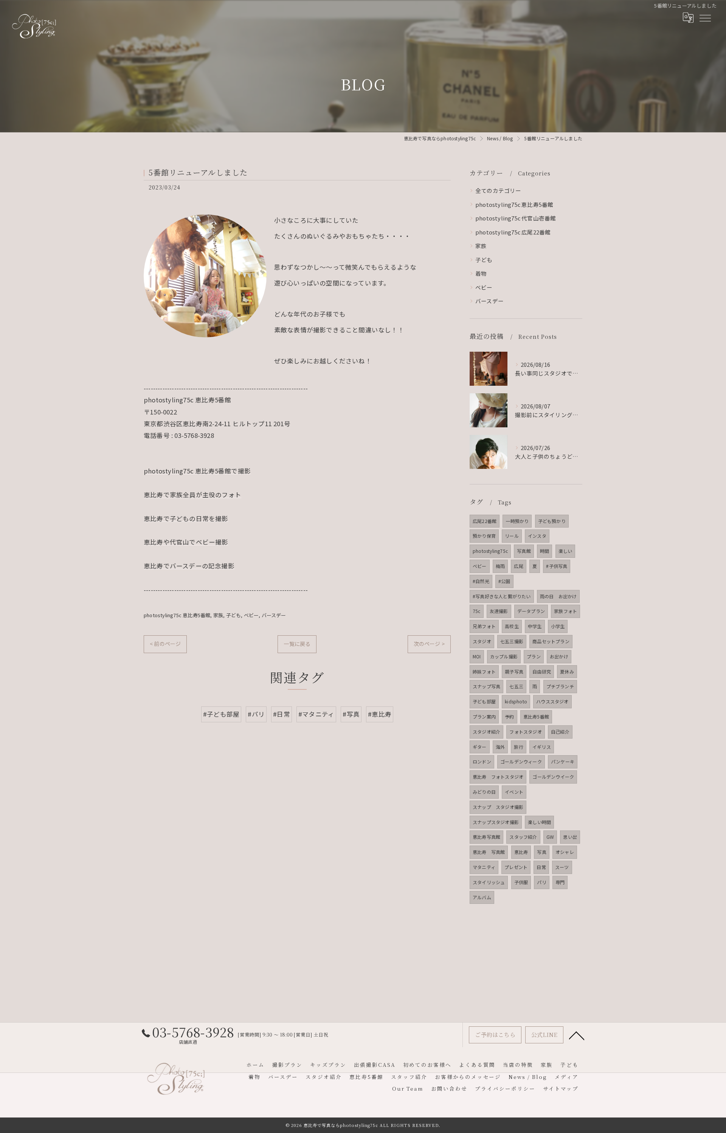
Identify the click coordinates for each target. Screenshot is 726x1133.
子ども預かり (552, 521)
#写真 (351, 714)
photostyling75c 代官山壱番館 (515, 218)
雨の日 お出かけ (558, 596)
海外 (500, 746)
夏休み (567, 671)
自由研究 (541, 671)
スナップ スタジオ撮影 (498, 807)
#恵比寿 (379, 714)
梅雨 (500, 566)
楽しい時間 (539, 822)
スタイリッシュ (489, 882)
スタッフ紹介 (523, 836)
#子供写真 (556, 566)
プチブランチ (560, 686)
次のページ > (429, 643)
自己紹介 (560, 731)
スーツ (562, 867)
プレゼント (515, 867)
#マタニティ (316, 714)
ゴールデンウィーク (521, 761)
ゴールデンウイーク (553, 776)
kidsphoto (516, 701)
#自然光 (481, 581)
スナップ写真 (486, 686)
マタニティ (484, 867)
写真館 (524, 551)
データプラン (531, 611)
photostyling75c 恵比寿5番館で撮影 (197, 470)
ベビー (251, 615)
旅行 (518, 746)
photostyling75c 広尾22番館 (513, 232)
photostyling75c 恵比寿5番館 (177, 615)
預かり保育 (484, 535)
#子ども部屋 (221, 714)
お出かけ (559, 656)
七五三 (516, 686)
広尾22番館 (484, 521)
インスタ (537, 535)
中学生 (535, 626)
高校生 (512, 626)
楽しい (565, 551)
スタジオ (482, 641)
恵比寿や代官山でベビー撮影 (186, 541)
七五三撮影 (511, 641)
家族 (218, 615)
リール (512, 535)
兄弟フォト (484, 626)
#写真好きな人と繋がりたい (502, 596)
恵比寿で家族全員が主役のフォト (192, 494)
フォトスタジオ (525, 731)
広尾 (518, 566)
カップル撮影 (504, 656)
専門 (560, 882)
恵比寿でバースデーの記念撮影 (189, 565)
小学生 (558, 626)
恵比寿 (521, 852)
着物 (481, 273)
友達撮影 (499, 611)
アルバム (482, 897)
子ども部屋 (484, 701)
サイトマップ (561, 1088)
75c (477, 611)
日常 (541, 867)
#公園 (504, 581)
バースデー (274, 615)
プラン (534, 656)
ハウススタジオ (552, 701)
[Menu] (705, 17)
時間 (544, 551)
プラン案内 (484, 716)
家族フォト (565, 611)
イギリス (541, 746)
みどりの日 (484, 791)
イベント (514, 791)
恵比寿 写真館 (489, 852)
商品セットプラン (550, 641)
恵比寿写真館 (486, 836)
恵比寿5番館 (536, 716)
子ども (233, 615)
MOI (477, 656)
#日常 (281, 714)
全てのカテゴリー (498, 190)
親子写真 (514, 671)
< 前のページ (165, 643)
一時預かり (517, 521)
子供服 (521, 882)
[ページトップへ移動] (576, 1035)
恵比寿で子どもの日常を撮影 (186, 518)
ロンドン (482, 761)
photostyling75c (490, 551)
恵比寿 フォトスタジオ (498, 776)
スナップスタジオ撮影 (496, 822)
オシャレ (564, 852)
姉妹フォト (484, 671)
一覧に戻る (297, 643)
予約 (509, 716)
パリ (541, 882)
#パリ (256, 714)
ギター (480, 746)
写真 (541, 852)
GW (550, 836)
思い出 (570, 836)
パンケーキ (562, 761)
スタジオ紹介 (486, 731)
